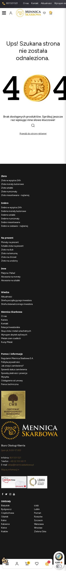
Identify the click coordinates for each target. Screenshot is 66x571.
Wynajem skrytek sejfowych (14, 334)
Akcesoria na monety (11, 277)
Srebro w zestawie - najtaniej (14, 226)
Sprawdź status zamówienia (14, 369)
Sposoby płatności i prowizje (14, 373)
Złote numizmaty (9, 191)
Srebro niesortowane (10, 222)
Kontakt (35, 3)
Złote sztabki (7, 188)
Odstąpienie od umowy (12, 380)
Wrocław (38, 528)
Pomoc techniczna (9, 384)
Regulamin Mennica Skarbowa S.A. (17, 358)
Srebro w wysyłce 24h (11, 207)
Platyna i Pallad (8, 273)
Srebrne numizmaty (10, 218)
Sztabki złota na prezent (12, 246)
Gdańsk (4, 516)
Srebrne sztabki (8, 215)
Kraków (4, 531)
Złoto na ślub (7, 249)
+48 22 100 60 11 (17, 461)
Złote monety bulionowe (12, 184)
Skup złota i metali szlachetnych (16, 331)
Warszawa (39, 524)
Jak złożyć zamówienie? (12, 366)
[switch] (59, 566)
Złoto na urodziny (9, 261)
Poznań (37, 513)
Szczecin (38, 520)
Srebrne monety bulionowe (13, 211)
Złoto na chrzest (8, 257)
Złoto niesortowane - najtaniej (15, 195)
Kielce (4, 528)
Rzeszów (38, 516)
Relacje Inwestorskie (10, 327)
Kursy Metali (6, 342)
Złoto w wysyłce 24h (11, 180)
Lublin (37, 509)
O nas (26, 3)
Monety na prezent (10, 242)
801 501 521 (12, 3)
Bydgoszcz (6, 509)
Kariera (4, 320)
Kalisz (4, 520)
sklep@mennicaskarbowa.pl (21, 465)
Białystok (5, 505)
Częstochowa (7, 513)
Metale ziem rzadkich (11, 338)
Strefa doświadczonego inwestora (17, 304)
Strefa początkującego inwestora (16, 300)
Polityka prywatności (10, 362)
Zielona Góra (40, 531)
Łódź (36, 505)
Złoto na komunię (9, 253)
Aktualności (46, 3)
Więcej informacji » (10, 469)
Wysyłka (5, 377)
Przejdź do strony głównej (33, 133)
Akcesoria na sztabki (10, 280)
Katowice (5, 524)
